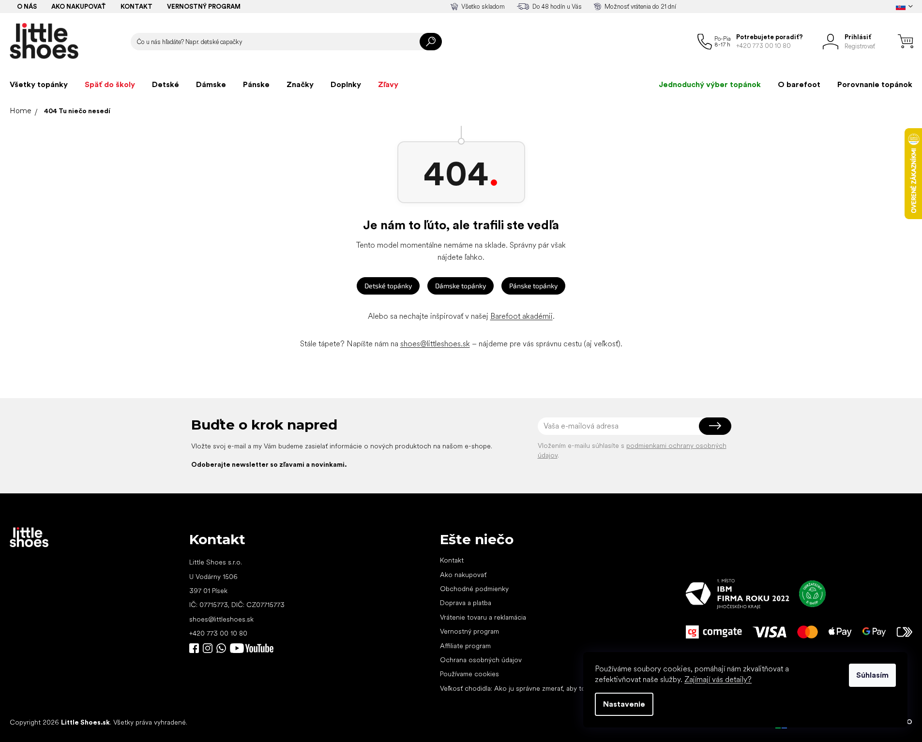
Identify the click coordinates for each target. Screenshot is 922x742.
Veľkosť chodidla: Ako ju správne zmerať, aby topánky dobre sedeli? (543, 688)
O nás (27, 6)
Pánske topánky (533, 286)
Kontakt (136, 6)
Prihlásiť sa (715, 426)
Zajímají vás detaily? (718, 679)
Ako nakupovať (78, 6)
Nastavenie (624, 704)
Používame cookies (469, 674)
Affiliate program (465, 646)
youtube (251, 648)
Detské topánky (388, 286)
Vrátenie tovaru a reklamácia (483, 617)
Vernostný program (204, 6)
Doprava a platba (465, 603)
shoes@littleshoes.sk (435, 343)
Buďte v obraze (194, 648)
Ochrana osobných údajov (481, 660)
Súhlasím (872, 675)
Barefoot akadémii (521, 316)
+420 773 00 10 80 (218, 633)
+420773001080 (223, 648)
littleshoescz (207, 648)
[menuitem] (39, 84)
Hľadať (431, 41)
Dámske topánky (460, 286)
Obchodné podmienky (474, 589)
